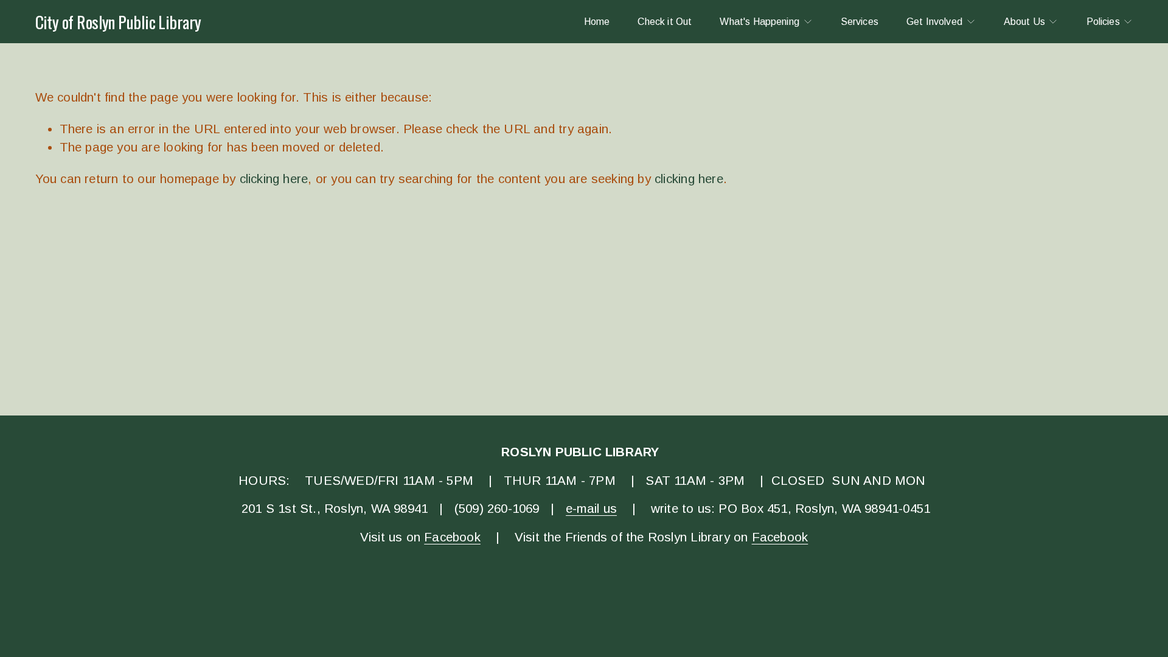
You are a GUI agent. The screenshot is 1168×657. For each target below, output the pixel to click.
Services (859, 21)
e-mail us (591, 508)
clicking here (274, 179)
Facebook (452, 537)
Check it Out (665, 21)
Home (597, 21)
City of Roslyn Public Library (118, 21)
